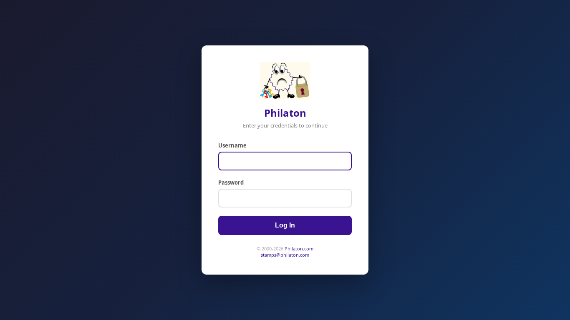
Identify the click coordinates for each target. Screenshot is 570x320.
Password (231, 182)
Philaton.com (299, 248)
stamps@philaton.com (285, 255)
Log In (285, 225)
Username (232, 145)
